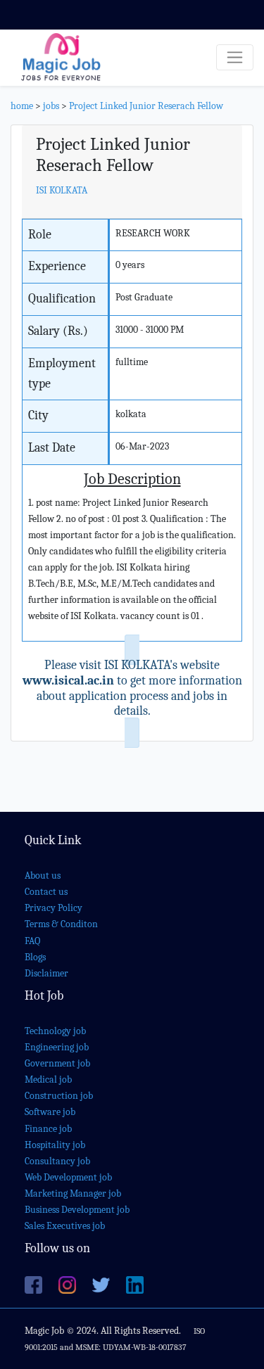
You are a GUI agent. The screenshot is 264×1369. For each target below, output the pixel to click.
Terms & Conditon (61, 924)
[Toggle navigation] (234, 57)
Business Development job (77, 1210)
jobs (51, 106)
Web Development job (68, 1177)
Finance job (48, 1129)
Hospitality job (55, 1145)
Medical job (48, 1079)
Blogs (35, 957)
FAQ (32, 941)
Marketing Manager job (73, 1193)
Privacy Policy (53, 908)
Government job (57, 1063)
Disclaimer (46, 973)
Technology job (55, 1031)
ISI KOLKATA (61, 190)
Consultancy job (57, 1161)
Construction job (59, 1096)
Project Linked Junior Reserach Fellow (146, 106)
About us (43, 875)
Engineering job (57, 1047)
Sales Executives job (65, 1226)
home (22, 106)
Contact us (46, 892)
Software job (50, 1112)
